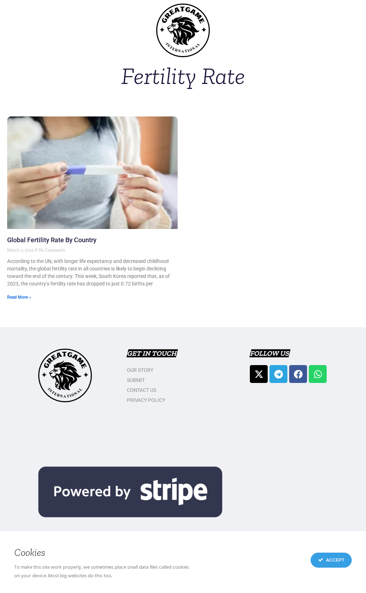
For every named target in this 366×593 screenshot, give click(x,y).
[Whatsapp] (318, 374)
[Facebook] (298, 374)
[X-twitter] (259, 374)
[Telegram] (278, 374)
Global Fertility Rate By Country (52, 240)
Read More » (19, 297)
